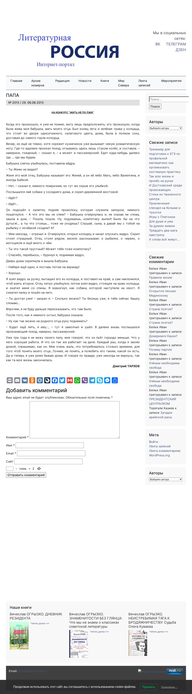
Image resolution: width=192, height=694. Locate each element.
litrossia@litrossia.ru (32, 671)
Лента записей (144, 83)
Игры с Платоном (162, 217)
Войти (153, 442)
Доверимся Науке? (163, 336)
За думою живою (162, 226)
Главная (16, 81)
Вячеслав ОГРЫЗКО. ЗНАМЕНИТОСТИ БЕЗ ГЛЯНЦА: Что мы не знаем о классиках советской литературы (95, 620)
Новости (85, 81)
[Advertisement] (30, 12)
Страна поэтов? (161, 309)
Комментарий (17, 437)
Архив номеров (37, 83)
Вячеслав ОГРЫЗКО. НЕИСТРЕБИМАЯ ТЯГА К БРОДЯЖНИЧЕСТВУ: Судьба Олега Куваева (152, 620)
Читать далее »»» (40, 623)
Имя (10, 445)
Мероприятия (171, 81)
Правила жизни (160, 277)
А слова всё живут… (164, 239)
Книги (104, 81)
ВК (157, 44)
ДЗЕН (181, 49)
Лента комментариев (164, 451)
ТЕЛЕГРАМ (176, 44)
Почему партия (160, 349)
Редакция (62, 81)
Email (11, 453)
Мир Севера (123, 83)
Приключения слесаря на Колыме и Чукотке (165, 207)
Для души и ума (161, 221)
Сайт (9, 461)
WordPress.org (159, 455)
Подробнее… (169, 687)
